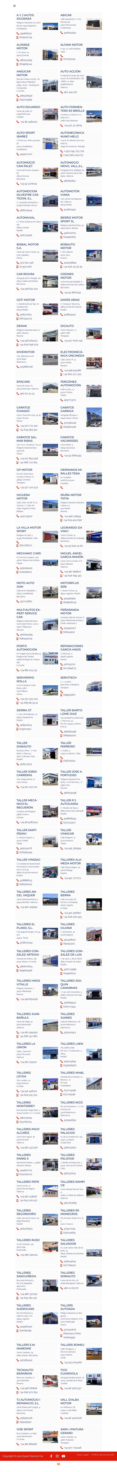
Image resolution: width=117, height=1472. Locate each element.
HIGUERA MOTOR (23, 496)
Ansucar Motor (24, 73)
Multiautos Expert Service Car (29, 613)
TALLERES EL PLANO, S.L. (26, 926)
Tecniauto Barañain (25, 1371)
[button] (14, 5)
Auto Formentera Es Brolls (72, 108)
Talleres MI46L (72, 1072)
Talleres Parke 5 (24, 1156)
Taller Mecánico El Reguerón (27, 804)
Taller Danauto (24, 744)
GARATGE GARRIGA (67, 409)
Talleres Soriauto (67, 1274)
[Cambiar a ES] (58, 1464)
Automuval (26, 217)
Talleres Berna (67, 893)
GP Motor (24, 469)
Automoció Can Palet (26, 164)
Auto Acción (70, 71)
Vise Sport (25, 1429)
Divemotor (25, 352)
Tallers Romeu (72, 1345)
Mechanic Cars (29, 553)
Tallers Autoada (67, 1307)
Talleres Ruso (28, 1240)
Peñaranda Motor (69, 611)
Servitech (68, 677)
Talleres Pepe (28, 1181)
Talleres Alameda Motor (71, 861)
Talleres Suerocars (25, 1307)
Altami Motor (71, 44)
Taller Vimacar (67, 831)
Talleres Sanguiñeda (26, 1274)
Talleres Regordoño (26, 1212)
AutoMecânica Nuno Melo (72, 134)
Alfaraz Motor (23, 46)
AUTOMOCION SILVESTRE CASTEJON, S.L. (28, 195)
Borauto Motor (67, 246)
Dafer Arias (70, 300)
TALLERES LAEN (71, 1043)
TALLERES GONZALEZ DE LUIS (71, 952)
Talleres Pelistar (67, 1156)
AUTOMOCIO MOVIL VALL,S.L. (71, 164)
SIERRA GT (24, 710)
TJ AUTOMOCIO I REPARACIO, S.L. (28, 1401)
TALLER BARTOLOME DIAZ (71, 712)
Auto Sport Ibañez (26, 134)
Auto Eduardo (28, 107)
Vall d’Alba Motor (69, 1401)
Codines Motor (67, 275)
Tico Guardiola (69, 1371)
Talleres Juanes (67, 1015)
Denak (22, 326)
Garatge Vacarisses (69, 439)
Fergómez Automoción (70, 383)
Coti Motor (26, 300)
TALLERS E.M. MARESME (26, 1346)
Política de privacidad (102, 1454)
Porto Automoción (27, 647)
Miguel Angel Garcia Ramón (71, 555)
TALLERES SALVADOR (68, 1241)
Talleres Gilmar (67, 926)
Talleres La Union (26, 1045)
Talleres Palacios (67, 1131)
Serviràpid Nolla (25, 679)
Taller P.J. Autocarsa (69, 802)
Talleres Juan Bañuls (28, 1015)
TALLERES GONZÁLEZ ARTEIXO (28, 952)
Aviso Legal (83, 1454)
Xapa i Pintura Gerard (71, 1431)
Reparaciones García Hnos (71, 647)
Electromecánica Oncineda (72, 353)
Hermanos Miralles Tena (71, 471)
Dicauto (67, 326)
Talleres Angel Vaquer (27, 893)
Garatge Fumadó (23, 409)
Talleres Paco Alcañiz (28, 1131)
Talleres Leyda (24, 1074)
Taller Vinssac (29, 859)
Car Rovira (25, 274)
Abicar (65, 15)
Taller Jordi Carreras (27, 773)
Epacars (23, 381)
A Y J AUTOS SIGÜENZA (25, 16)
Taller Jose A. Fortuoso (71, 773)
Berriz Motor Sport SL (71, 219)
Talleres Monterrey (26, 1104)
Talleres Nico (71, 1102)
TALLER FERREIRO (67, 744)
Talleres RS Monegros (69, 1212)
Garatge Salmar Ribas (27, 439)
